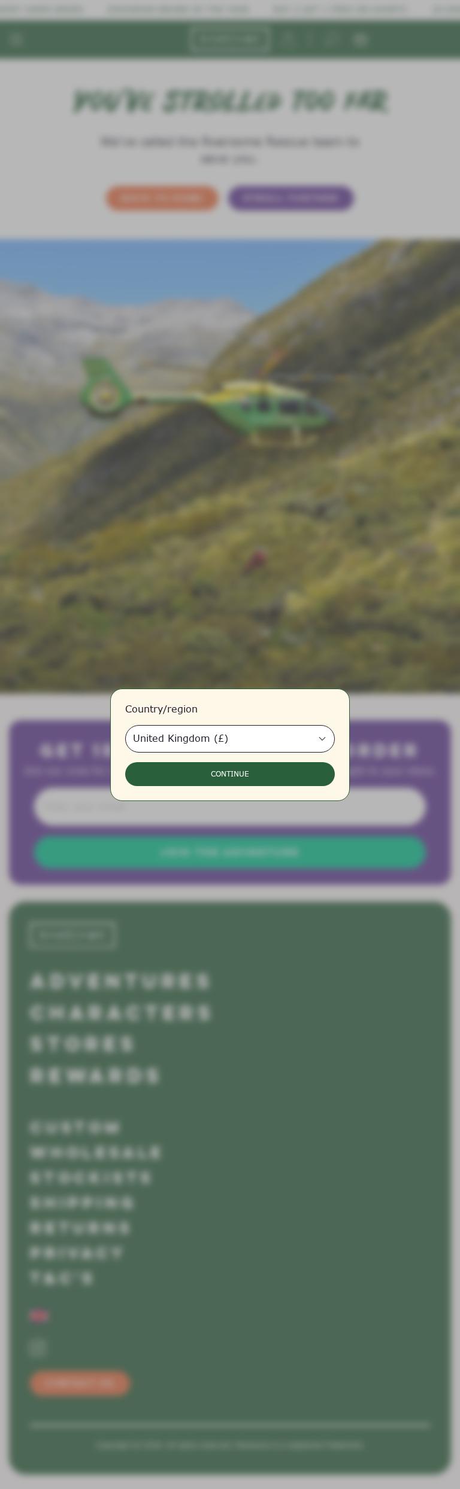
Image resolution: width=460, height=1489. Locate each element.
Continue (230, 774)
